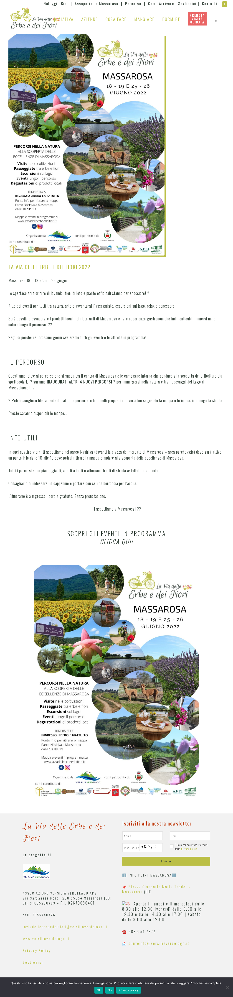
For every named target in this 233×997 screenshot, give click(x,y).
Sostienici (187, 3)
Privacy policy (129, 990)
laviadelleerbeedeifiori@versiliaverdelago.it (65, 926)
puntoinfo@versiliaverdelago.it (159, 943)
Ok (99, 990)
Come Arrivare (161, 3)
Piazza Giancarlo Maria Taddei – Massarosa (156, 889)
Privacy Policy (37, 950)
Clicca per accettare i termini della (191, 847)
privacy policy (189, 849)
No (110, 990)
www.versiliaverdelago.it (46, 938)
